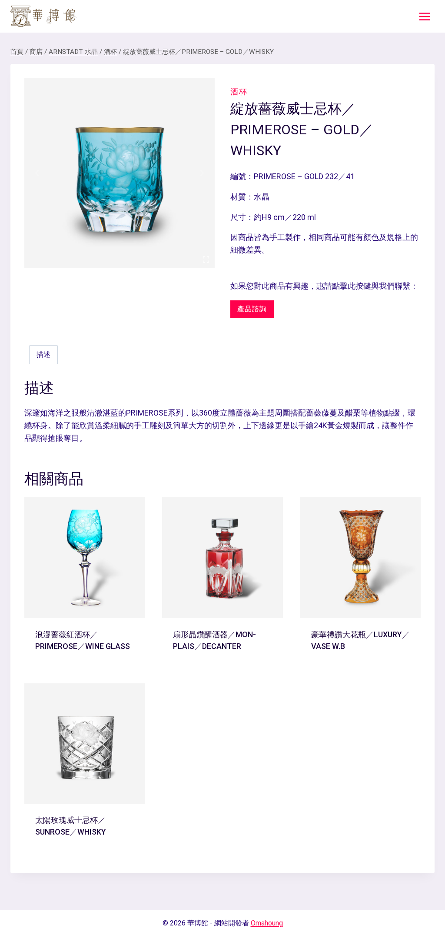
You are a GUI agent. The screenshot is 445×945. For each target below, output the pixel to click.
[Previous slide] (37, 173)
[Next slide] (201, 173)
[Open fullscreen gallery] (206, 259)
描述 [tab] (43, 354)
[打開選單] (424, 16)
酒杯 (239, 91)
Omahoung (267, 923)
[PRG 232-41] (119, 173)
